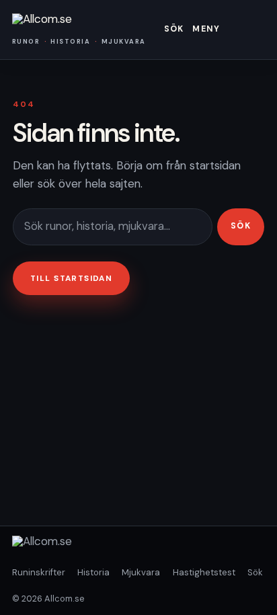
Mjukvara (141, 572)
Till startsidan (71, 278)
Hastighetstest (204, 572)
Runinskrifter (38, 572)
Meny (206, 29)
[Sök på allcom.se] (112, 226)
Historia (93, 572)
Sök (174, 29)
